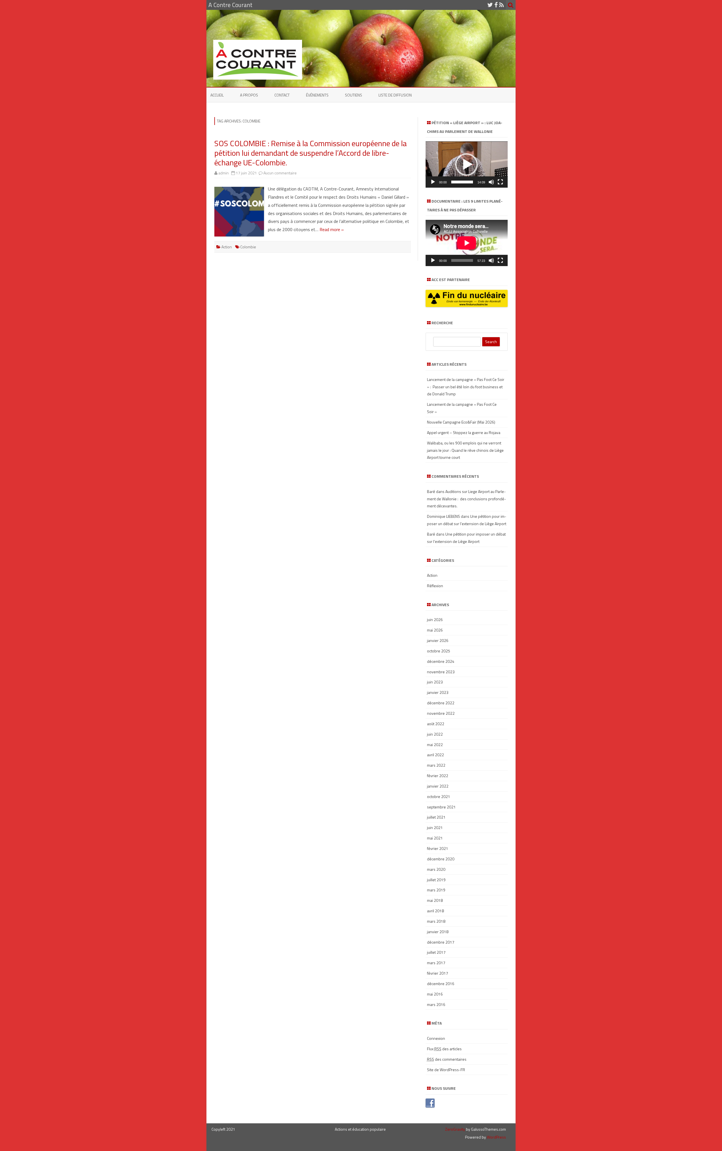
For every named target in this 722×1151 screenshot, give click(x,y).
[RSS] (501, 4)
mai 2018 (435, 900)
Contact (282, 95)
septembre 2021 (441, 807)
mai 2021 (435, 838)
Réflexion (435, 586)
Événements (317, 95)
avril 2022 (435, 755)
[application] (467, 164)
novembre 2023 (441, 672)
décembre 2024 (440, 661)
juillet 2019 (436, 880)
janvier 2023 (437, 692)
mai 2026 (435, 630)
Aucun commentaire (280, 173)
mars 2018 (436, 921)
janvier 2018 (437, 932)
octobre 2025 (438, 651)
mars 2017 (436, 963)
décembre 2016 (440, 983)
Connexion (436, 1038)
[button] (466, 164)
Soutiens (353, 95)
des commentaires (446, 1059)
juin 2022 (435, 734)
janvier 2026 (437, 640)
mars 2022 (436, 765)
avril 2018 (435, 911)
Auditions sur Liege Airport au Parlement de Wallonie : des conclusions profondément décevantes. (466, 498)
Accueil (217, 95)
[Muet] (491, 182)
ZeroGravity (455, 1129)
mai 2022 (435, 744)
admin (223, 173)
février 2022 (437, 776)
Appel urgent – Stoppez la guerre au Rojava (463, 432)
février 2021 (437, 848)
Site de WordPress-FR (446, 1070)
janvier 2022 (437, 786)
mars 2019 (436, 890)
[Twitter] (490, 4)
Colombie (248, 247)
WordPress (496, 1137)
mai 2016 (435, 994)
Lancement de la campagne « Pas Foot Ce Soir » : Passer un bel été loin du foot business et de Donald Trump (465, 386)
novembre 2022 (441, 713)
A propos (249, 95)
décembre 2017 (440, 942)
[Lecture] (433, 182)
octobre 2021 (438, 796)
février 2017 (437, 973)
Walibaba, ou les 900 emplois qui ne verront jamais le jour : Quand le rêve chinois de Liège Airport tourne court (465, 450)
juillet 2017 (436, 952)
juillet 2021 (436, 817)
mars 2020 (436, 869)
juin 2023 (435, 682)
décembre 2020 (440, 859)
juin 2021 (435, 827)
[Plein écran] (500, 182)
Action (226, 247)
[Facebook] (496, 4)
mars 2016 (436, 1004)
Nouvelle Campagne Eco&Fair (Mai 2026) (461, 422)
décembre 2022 (440, 703)
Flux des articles (444, 1049)
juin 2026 (435, 619)
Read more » (332, 229)
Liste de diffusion (395, 95)
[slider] (462, 182)
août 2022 (435, 724)
